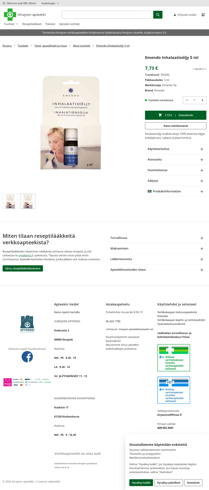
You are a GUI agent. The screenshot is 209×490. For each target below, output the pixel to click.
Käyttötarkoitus (158, 149)
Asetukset (193, 482)
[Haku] (157, 15)
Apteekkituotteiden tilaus (128, 270)
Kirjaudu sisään (187, 14)
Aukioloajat (48, 3)
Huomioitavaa (157, 170)
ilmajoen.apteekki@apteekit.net (136, 329)
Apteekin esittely (69, 24)
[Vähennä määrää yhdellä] (187, 100)
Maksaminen (119, 248)
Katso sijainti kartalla (67, 312)
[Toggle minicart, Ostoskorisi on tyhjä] (203, 14)
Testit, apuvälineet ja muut (50, 45)
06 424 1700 (113, 321)
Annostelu (155, 159)
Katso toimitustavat (176, 126)
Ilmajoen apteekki (31, 14)
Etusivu (7, 45)
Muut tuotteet (81, 45)
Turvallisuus (118, 238)
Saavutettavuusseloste (171, 324)
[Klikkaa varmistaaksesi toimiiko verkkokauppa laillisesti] (181, 357)
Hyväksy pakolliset (168, 482)
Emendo (159, 90)
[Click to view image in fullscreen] (70, 122)
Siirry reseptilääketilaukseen (22, 268)
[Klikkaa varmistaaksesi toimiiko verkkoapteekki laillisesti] (181, 390)
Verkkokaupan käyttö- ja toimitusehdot (181, 320)
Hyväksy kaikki (141, 482)
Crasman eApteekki (48, 481)
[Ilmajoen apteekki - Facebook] (27, 357)
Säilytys (153, 181)
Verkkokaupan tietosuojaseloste (177, 312)
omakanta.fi (26, 255)
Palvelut (50, 24)
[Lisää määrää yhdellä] (202, 100)
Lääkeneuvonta (121, 259)
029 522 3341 (165, 428)
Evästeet (162, 316)
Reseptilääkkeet (32, 24)
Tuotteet (9, 24)
